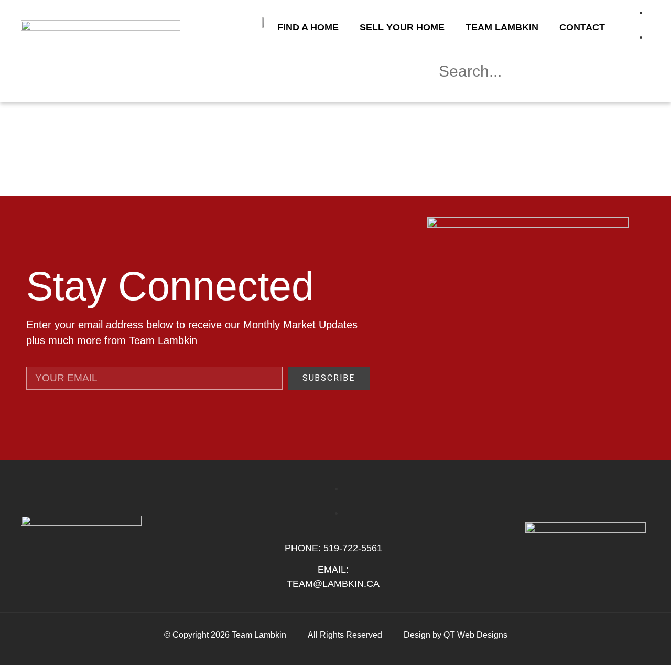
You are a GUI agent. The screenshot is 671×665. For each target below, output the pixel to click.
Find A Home (308, 27)
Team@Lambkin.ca (333, 583)
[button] (540, 95)
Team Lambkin (502, 27)
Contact (582, 27)
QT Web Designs (475, 634)
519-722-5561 (352, 548)
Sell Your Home (402, 27)
